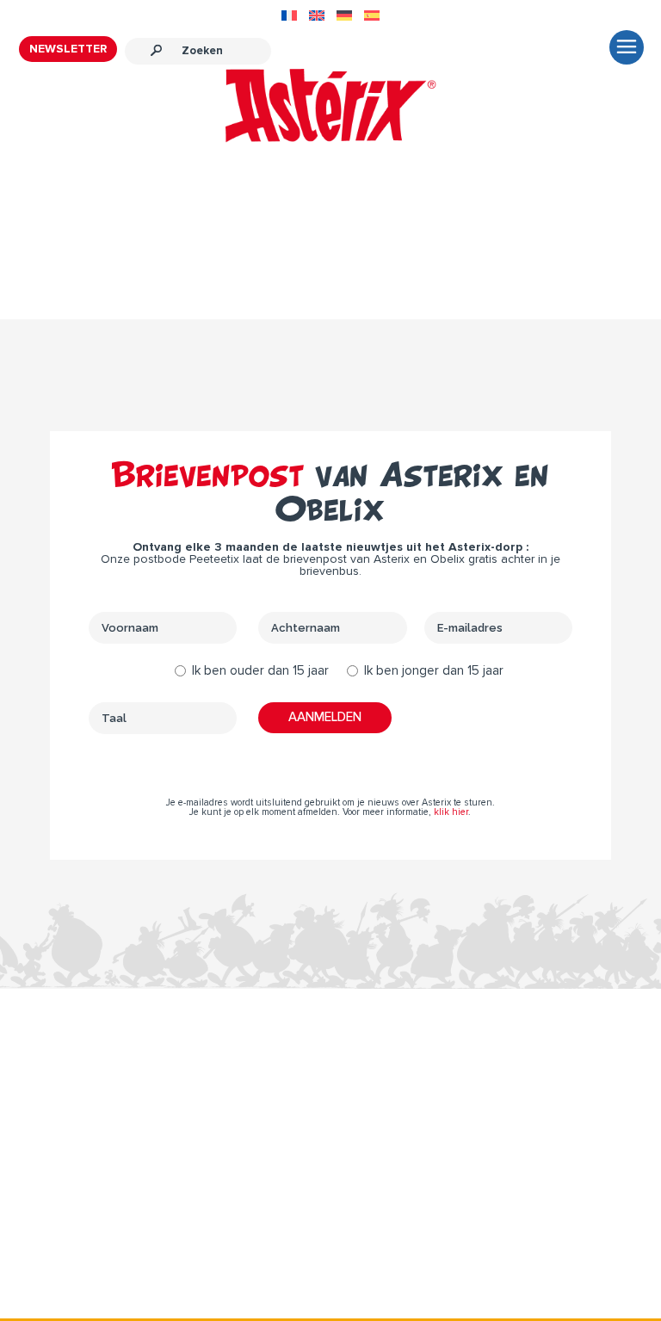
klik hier (451, 812)
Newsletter (68, 49)
